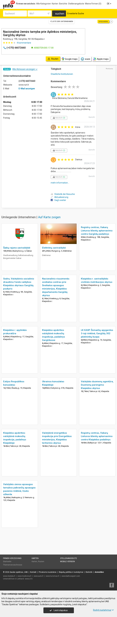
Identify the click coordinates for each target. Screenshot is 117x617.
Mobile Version (67, 561)
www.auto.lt (38, 576)
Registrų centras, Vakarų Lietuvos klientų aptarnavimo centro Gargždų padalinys (96, 230)
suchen (59, 13)
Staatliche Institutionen (62, 74)
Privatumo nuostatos (47, 572)
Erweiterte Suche (75, 13)
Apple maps (103, 59)
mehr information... (60, 183)
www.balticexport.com (71, 576)
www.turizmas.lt (52, 576)
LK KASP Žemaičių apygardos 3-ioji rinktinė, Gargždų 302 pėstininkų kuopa (97, 333)
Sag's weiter (60, 200)
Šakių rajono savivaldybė (16, 247)
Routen (41, 561)
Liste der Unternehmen (62, 21)
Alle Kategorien (43, 3)
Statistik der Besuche (64, 194)
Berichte (63, 3)
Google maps (71, 59)
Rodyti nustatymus (102, 610)
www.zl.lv (29, 579)
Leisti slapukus (60, 610)
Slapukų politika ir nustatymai (71, 572)
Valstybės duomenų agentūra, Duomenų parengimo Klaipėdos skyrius (97, 385)
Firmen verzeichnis (25, 3)
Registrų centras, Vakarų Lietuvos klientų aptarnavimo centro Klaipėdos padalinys (96, 436)
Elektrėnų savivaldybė (54, 247)
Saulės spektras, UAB (19, 572)
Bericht (92, 117)
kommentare (24, 43)
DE (108, 3)
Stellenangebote (76, 3)
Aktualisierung (61, 197)
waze (87, 59)
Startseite (7, 561)
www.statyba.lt (9, 576)
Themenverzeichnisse (12, 565)
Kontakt (33, 572)
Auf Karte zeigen (49, 217)
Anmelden (99, 572)
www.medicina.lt (24, 576)
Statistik (88, 572)
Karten (55, 3)
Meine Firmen (93, 3)
